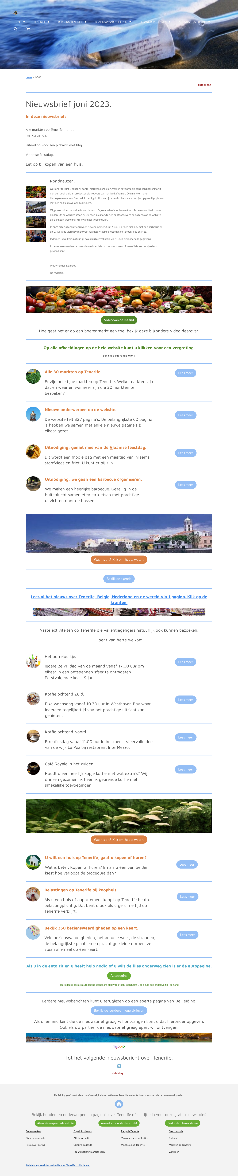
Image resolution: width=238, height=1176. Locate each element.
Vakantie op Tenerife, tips (134, 1137)
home (29, 77)
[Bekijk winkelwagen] (28, 28)
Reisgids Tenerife (130, 1131)
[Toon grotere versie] (36, 192)
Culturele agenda (83, 1144)
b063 (38, 77)
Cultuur (173, 1137)
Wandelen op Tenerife (133, 1144)
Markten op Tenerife (180, 1144)
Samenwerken (33, 1131)
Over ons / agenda (35, 1137)
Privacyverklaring (35, 1144)
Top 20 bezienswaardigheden (89, 1151)
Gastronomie (176, 1131)
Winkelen (174, 1151)
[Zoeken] (15, 28)
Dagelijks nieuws (83, 1131)
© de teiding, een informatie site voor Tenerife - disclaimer (58, 1165)
